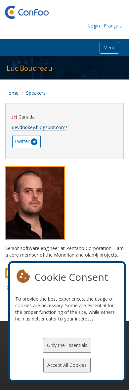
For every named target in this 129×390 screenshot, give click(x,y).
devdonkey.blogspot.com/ (39, 127)
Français (113, 26)
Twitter (21, 141)
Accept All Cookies (67, 365)
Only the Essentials (67, 345)
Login (94, 26)
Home (12, 93)
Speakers (36, 93)
